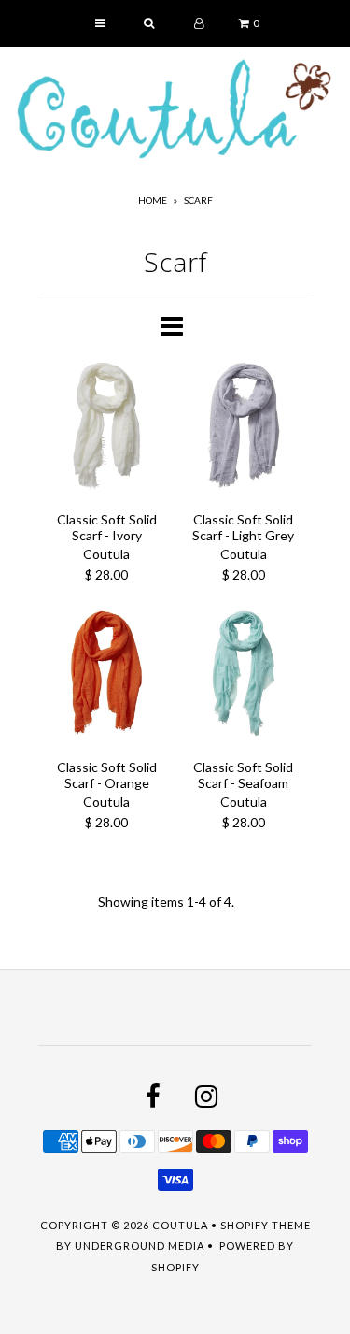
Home (152, 200)
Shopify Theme (265, 1225)
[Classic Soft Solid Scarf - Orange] (107, 676)
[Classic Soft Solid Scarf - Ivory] (107, 428)
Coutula (180, 1225)
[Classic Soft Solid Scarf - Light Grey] (244, 428)
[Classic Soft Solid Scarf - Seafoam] (244, 676)
